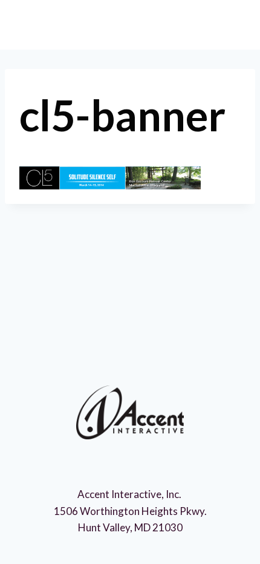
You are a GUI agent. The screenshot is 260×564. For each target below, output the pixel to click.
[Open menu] (227, 24)
